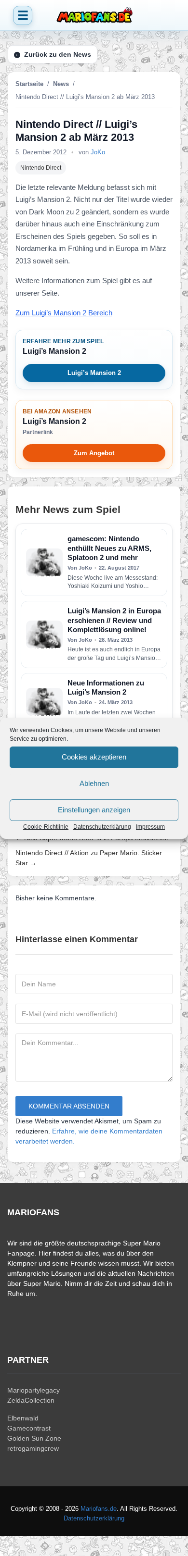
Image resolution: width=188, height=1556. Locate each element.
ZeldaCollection (30, 1400)
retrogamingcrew (33, 1448)
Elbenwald (23, 1418)
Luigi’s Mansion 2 (94, 372)
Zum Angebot (94, 453)
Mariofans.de (99, 1508)
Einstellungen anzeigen (94, 810)
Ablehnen (94, 783)
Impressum (150, 826)
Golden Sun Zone (34, 1438)
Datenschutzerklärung (102, 826)
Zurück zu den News (57, 54)
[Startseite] (94, 15)
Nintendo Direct (40, 167)
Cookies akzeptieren (94, 757)
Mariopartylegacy (33, 1390)
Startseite (29, 83)
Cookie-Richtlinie (45, 826)
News (61, 83)
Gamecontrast (29, 1428)
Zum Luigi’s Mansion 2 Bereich (63, 313)
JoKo (98, 152)
